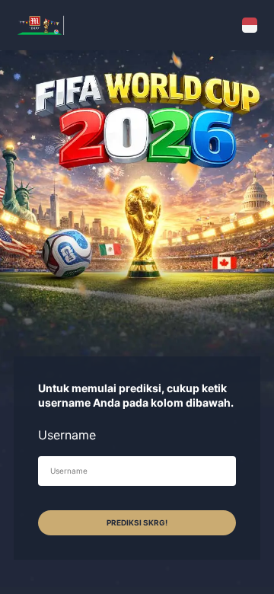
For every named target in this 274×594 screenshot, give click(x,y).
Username (67, 434)
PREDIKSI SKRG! (137, 522)
